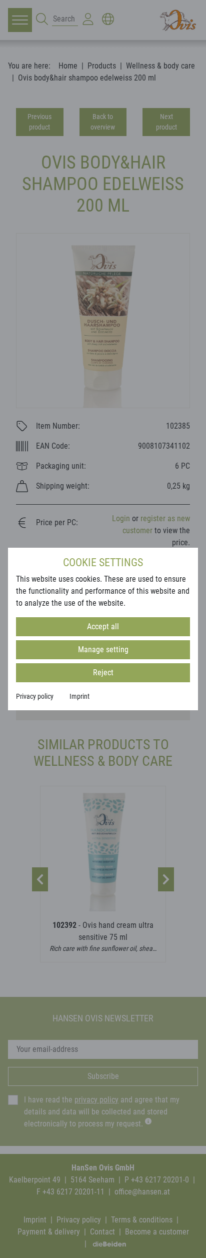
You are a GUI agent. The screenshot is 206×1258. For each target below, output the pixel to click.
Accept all (103, 626)
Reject (103, 672)
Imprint (80, 696)
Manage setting (103, 649)
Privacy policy (35, 696)
